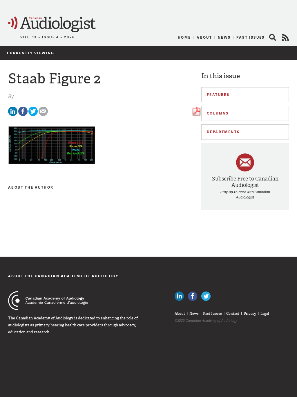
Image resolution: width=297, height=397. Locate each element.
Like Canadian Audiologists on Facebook (192, 296)
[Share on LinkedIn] (12, 114)
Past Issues (250, 37)
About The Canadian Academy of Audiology (63, 275)
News (224, 37)
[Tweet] (33, 114)
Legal (264, 313)
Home (184, 37)
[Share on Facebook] (23, 114)
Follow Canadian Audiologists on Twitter (206, 296)
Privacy (250, 313)
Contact (232, 313)
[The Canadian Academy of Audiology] (48, 300)
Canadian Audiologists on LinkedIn (179, 296)
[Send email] (43, 114)
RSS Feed (285, 37)
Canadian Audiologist (52, 25)
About (204, 37)
